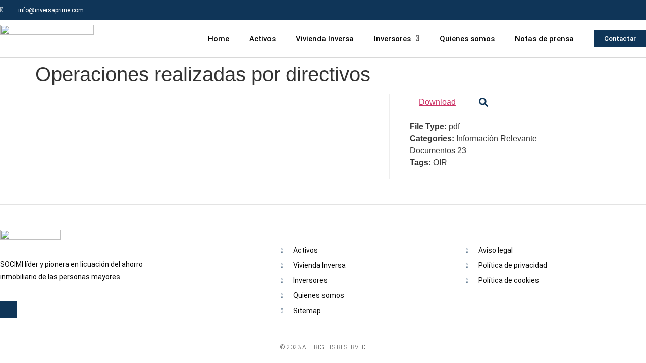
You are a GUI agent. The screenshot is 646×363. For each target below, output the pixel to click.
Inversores (392, 38)
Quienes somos (467, 38)
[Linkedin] (636, 10)
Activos (262, 38)
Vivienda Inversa (325, 38)
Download (437, 102)
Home (218, 38)
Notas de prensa (544, 38)
